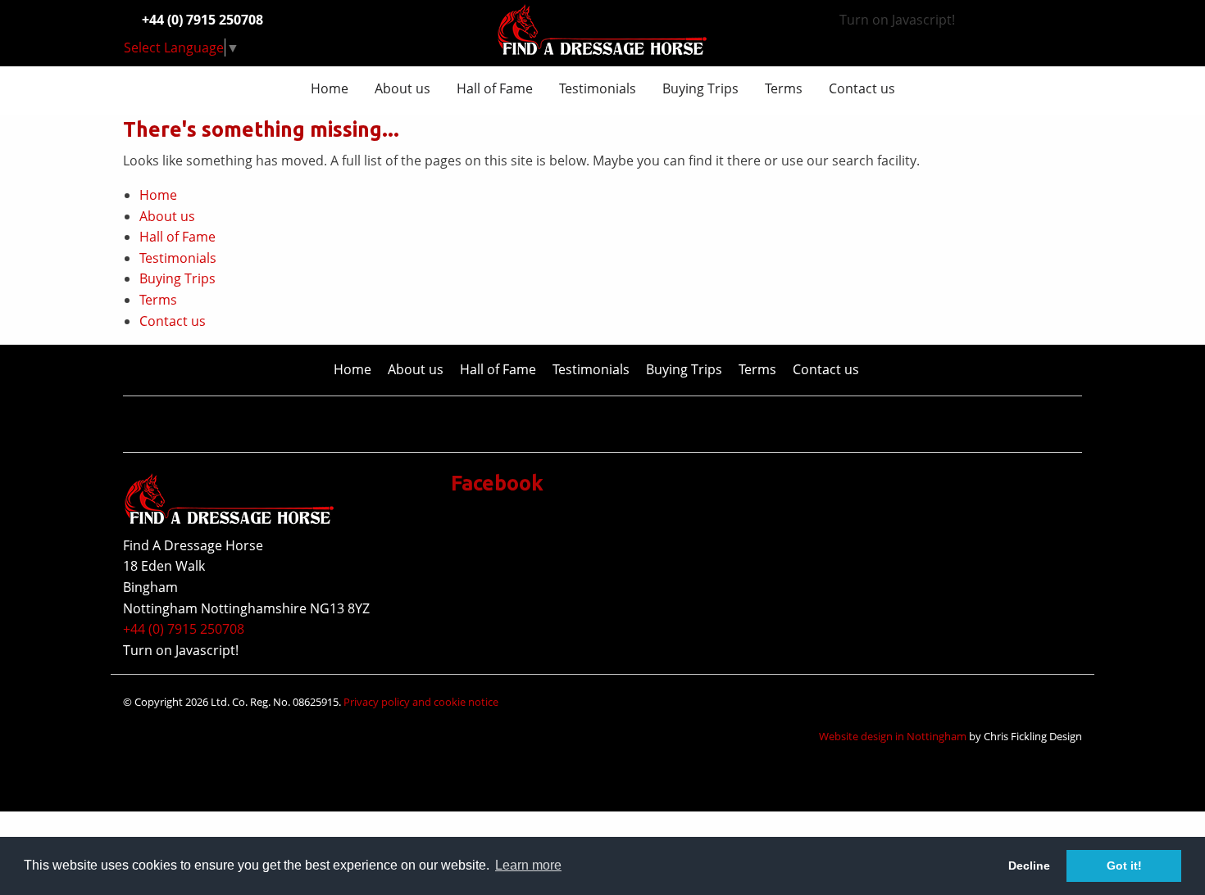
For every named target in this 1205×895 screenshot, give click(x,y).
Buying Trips (700, 88)
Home (329, 88)
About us (402, 88)
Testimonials (597, 88)
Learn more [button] (528, 865)
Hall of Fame (495, 88)
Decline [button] (1029, 865)
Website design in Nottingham (892, 736)
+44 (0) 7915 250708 (183, 629)
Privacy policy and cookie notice (420, 701)
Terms (784, 88)
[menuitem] (330, 88)
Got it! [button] (1124, 865)
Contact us (862, 88)
